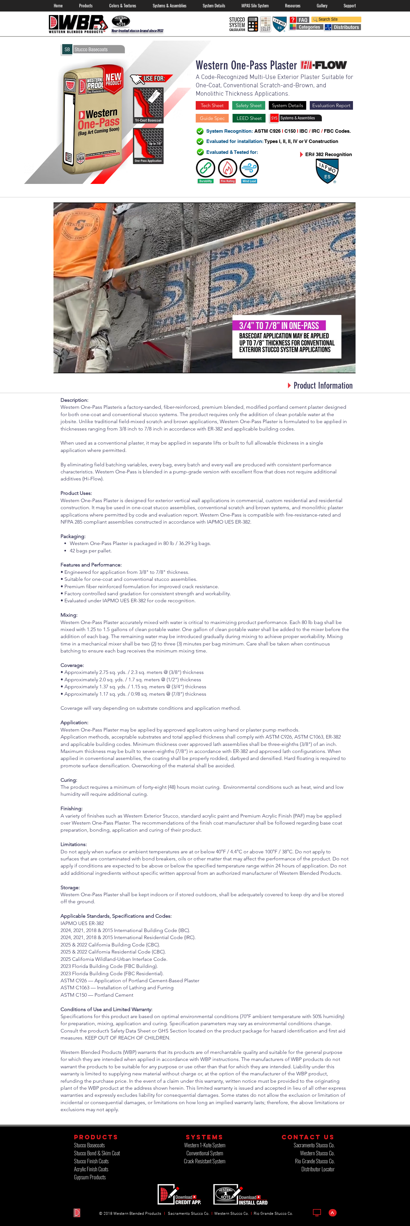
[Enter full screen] (347, 364)
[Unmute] (73, 364)
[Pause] (62, 364)
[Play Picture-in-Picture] (336, 364)
